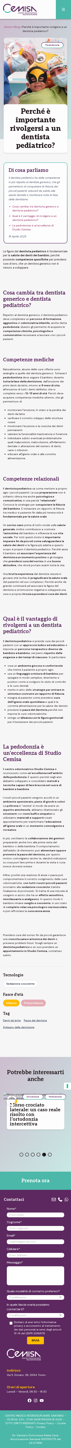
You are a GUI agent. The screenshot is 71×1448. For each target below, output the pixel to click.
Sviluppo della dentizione (18, 1027)
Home (8, 27)
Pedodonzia (52, 45)
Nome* (11, 1209)
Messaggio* (15, 1262)
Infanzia (11, 1003)
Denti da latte (12, 1020)
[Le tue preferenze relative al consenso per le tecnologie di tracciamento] (67, 1086)
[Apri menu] (63, 9)
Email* (11, 1236)
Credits (40, 1427)
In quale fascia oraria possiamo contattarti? (28, 1307)
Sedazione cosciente (20, 983)
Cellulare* (13, 1249)
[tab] (21, 1155)
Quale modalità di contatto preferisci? (33, 1291)
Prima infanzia (33, 1003)
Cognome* (14, 1222)
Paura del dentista (35, 1020)
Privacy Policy (45, 1423)
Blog (17, 27)
